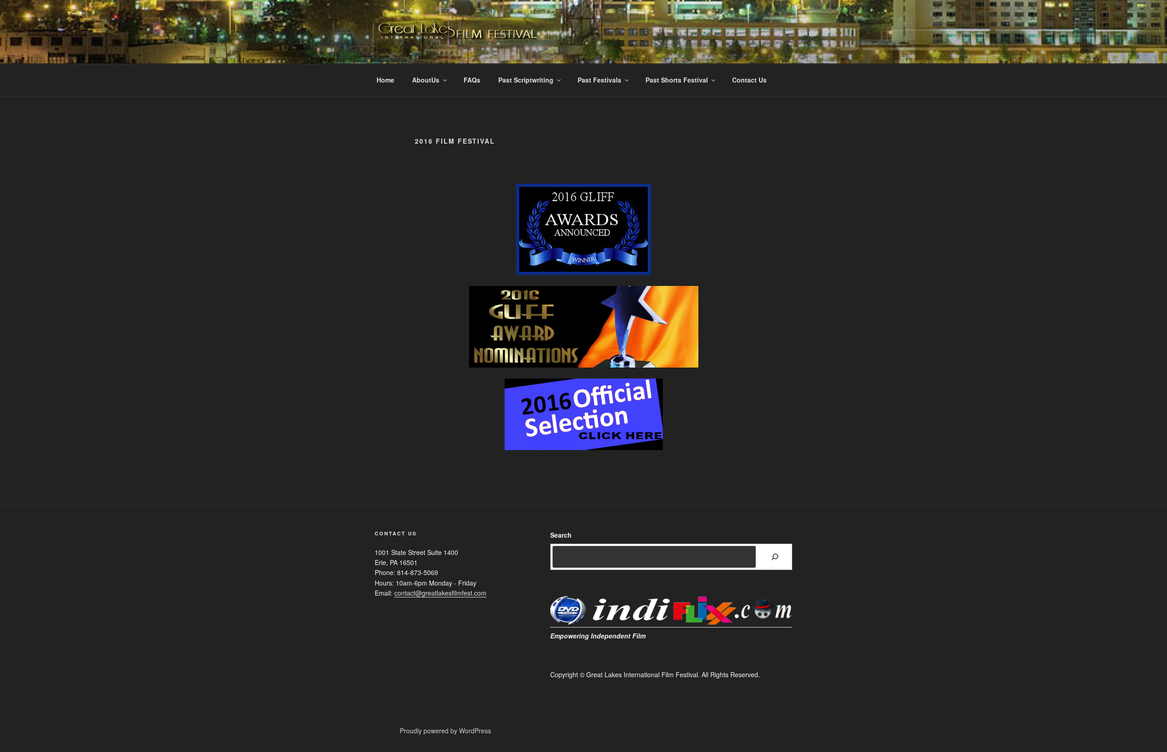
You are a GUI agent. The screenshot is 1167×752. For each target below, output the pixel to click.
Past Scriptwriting (525, 79)
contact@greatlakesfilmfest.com (440, 592)
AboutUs (425, 79)
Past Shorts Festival (676, 79)
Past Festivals (599, 79)
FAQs (472, 79)
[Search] (775, 557)
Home (385, 79)
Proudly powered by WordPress (445, 730)
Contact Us (749, 79)
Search (561, 534)
